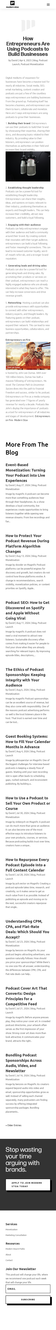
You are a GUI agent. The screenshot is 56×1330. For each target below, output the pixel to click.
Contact (9, 1260)
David (14, 60)
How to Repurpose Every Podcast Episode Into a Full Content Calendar (27, 865)
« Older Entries (13, 1125)
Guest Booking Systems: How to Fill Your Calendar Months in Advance (28, 741)
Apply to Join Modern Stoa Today (27, 1185)
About (8, 1254)
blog (35, 60)
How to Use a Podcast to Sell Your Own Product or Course (28, 803)
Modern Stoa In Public (15, 1249)
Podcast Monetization (32, 64)
